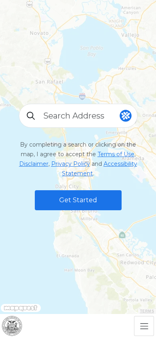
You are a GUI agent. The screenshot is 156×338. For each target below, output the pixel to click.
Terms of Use (116, 154)
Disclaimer (33, 163)
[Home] (12, 326)
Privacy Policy (70, 163)
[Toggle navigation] (144, 326)
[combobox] (78, 116)
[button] (78, 200)
